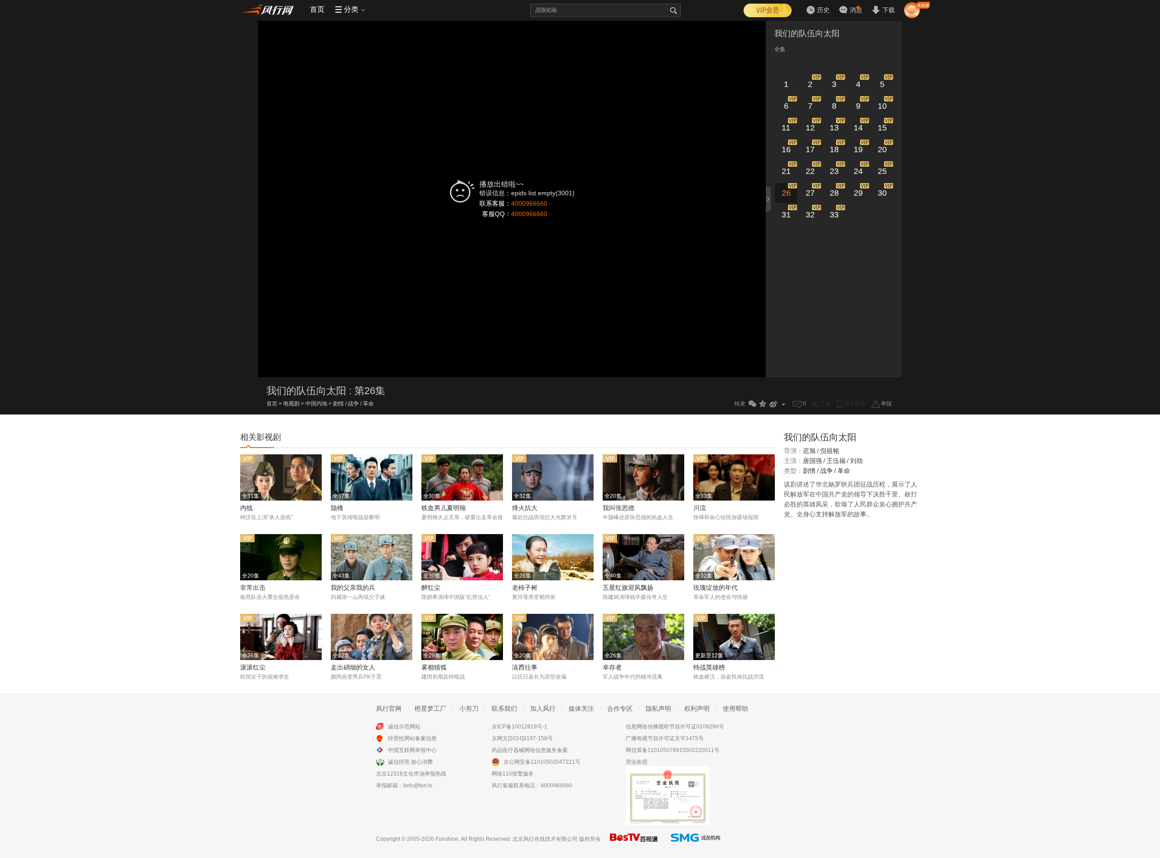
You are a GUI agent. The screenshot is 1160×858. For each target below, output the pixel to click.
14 (858, 127)
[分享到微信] (752, 404)
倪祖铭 (829, 450)
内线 (246, 507)
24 (858, 171)
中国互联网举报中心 (412, 750)
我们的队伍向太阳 (807, 33)
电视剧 (291, 403)
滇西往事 (524, 667)
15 (882, 127)
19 (858, 149)
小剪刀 (468, 708)
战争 (353, 403)
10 (882, 106)
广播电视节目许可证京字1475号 (665, 738)
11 (786, 127)
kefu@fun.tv (417, 785)
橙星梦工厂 (430, 708)
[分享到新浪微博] (773, 404)
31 (786, 214)
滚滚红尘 (253, 667)
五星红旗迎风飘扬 (628, 587)
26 (786, 193)
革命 (368, 403)
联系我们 (504, 708)
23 (834, 171)
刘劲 (856, 460)
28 (834, 193)
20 (882, 149)
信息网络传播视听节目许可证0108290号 (675, 726)
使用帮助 (735, 708)
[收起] (769, 198)
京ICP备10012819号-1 (519, 726)
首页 (317, 9)
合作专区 (620, 708)
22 (810, 171)
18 (834, 149)
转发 (740, 403)
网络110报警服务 (513, 774)
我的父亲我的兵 (353, 587)
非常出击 (253, 587)
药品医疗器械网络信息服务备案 (530, 750)
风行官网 (388, 708)
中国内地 (316, 403)
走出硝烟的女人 (353, 667)
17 (810, 149)
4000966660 (529, 203)
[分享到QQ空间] (763, 404)
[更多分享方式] (784, 404)
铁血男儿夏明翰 (443, 507)
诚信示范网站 (404, 726)
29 (858, 193)
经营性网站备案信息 (412, 738)
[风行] (269, 9)
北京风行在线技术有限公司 (545, 839)
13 (834, 127)
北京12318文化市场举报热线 (411, 774)
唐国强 (812, 460)
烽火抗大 (524, 507)
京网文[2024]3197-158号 (522, 738)
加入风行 (543, 708)
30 (882, 193)
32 (810, 214)
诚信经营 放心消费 (410, 762)
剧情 (338, 403)
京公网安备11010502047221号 (541, 762)
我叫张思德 (618, 507)
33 (834, 214)
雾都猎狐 (434, 667)
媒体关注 (581, 708)
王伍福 (836, 460)
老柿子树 (524, 587)
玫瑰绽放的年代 (715, 587)
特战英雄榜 (709, 667)
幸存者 (612, 667)
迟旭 (809, 450)
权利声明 (697, 708)
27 (810, 193)
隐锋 (337, 507)
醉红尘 (430, 587)
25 (882, 171)
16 (786, 149)
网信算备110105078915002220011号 (673, 750)
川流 (699, 507)
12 (810, 127)
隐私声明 (658, 708)
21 (786, 171)
